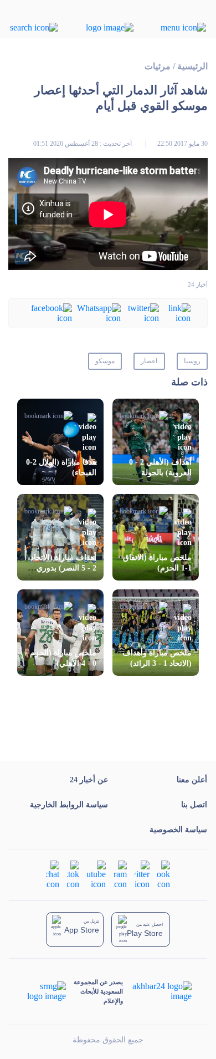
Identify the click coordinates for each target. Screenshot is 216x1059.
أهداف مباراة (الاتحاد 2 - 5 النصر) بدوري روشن (63, 568)
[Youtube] (96, 874)
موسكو (105, 361)
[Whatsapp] (96, 312)
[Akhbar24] (157, 991)
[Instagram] (120, 874)
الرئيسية (192, 66)
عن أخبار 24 (89, 780)
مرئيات (158, 66)
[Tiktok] (73, 874)
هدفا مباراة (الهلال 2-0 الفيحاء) (61, 467)
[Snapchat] (52, 874)
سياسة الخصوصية (178, 830)
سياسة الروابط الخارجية (69, 805)
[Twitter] (140, 312)
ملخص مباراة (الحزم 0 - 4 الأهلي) (63, 658)
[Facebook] (48, 312)
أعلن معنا (192, 780)
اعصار (149, 361)
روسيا (192, 361)
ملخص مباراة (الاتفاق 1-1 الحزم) (157, 562)
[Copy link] (175, 312)
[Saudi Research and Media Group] (45, 991)
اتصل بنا (194, 805)
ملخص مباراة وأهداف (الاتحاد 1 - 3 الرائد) (157, 658)
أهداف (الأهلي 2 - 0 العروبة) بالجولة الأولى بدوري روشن (159, 472)
